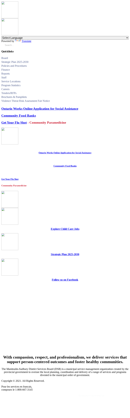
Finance (5, 69)
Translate (26, 41)
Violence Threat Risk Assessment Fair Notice (25, 100)
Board (4, 58)
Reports (5, 73)
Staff (3, 77)
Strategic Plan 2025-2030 (14, 61)
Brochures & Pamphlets (14, 97)
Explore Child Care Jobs (65, 228)
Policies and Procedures (14, 65)
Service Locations (10, 81)
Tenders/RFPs (8, 93)
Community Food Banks (18, 115)
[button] (127, 58)
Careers (5, 89)
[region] (65, 318)
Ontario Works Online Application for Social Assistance (39, 108)
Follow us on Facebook (65, 279)
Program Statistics (10, 85)
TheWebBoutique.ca (117, 395)
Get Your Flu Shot (14, 122)
